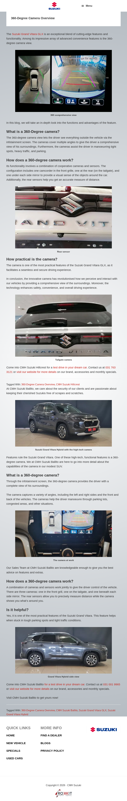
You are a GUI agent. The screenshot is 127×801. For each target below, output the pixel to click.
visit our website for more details (36, 372)
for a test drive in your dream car (64, 684)
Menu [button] (89, 5)
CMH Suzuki (54, 6)
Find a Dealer (51, 735)
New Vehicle (16, 743)
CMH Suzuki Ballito (67, 710)
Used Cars (14, 758)
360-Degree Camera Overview (38, 384)
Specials (13, 750)
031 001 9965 (111, 684)
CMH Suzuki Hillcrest (68, 384)
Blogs (45, 743)
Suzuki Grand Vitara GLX (27, 34)
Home (10, 735)
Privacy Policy (52, 750)
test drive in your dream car (70, 367)
